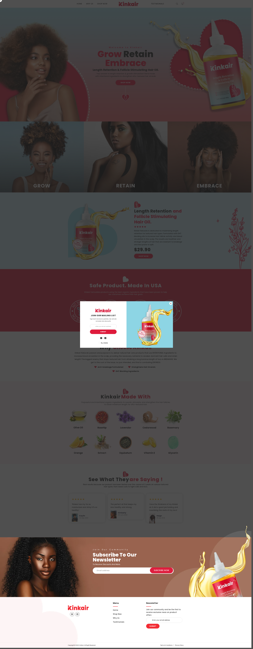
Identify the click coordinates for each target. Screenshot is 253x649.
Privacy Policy (179, 645)
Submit (152, 626)
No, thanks (104, 343)
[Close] (170, 303)
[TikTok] (77, 614)
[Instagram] (72, 614)
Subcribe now (161, 570)
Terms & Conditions (166, 645)
